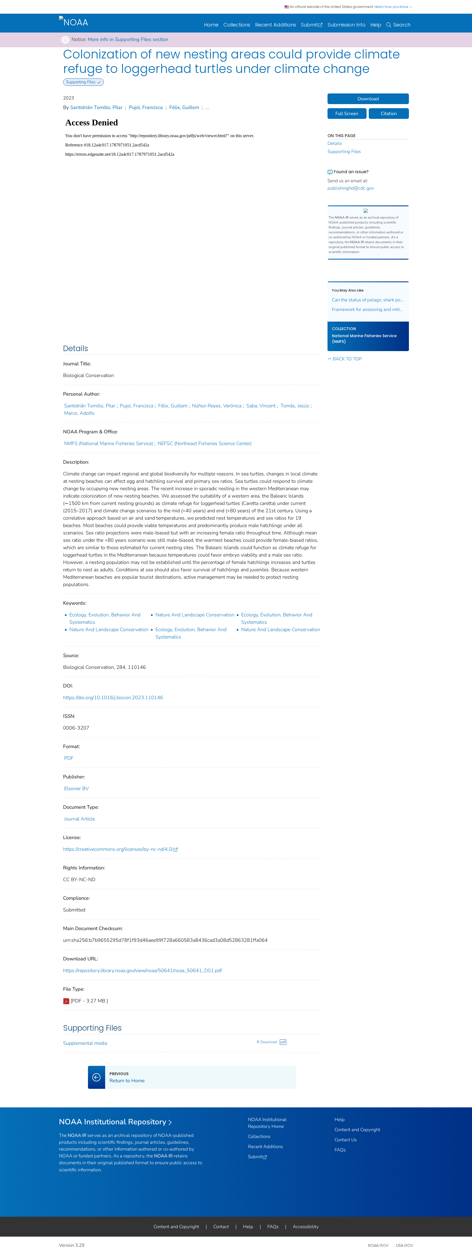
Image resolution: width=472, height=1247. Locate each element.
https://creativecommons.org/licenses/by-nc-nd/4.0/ (118, 849)
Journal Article (79, 819)
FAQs (340, 1150)
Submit (309, 24)
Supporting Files (344, 151)
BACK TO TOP (347, 359)
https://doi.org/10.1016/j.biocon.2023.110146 (113, 697)
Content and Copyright (357, 1130)
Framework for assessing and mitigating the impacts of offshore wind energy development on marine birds (368, 309)
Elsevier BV (76, 788)
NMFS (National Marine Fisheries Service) (108, 443)
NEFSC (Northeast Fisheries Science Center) (205, 443)
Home (211, 24)
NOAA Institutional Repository (112, 1122)
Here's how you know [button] (391, 6)
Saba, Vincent (261, 405)
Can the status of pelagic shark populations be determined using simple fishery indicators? (368, 300)
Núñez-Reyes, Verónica (216, 405)
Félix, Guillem (184, 107)
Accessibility (306, 1227)
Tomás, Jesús (295, 405)
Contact (221, 1227)
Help (375, 24)
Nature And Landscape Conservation (194, 614)
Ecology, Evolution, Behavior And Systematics (104, 618)
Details (335, 143)
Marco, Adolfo (79, 413)
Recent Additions (275, 24)
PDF (68, 758)
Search (402, 24)
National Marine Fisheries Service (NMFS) (364, 338)
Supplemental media (85, 1043)
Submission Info (346, 24)
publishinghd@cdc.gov (351, 188)
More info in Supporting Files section (128, 39)
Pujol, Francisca (146, 107)
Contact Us (346, 1140)
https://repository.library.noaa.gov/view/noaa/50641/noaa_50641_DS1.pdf (142, 970)
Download (268, 1042)
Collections (236, 24)
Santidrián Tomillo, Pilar (96, 107)
